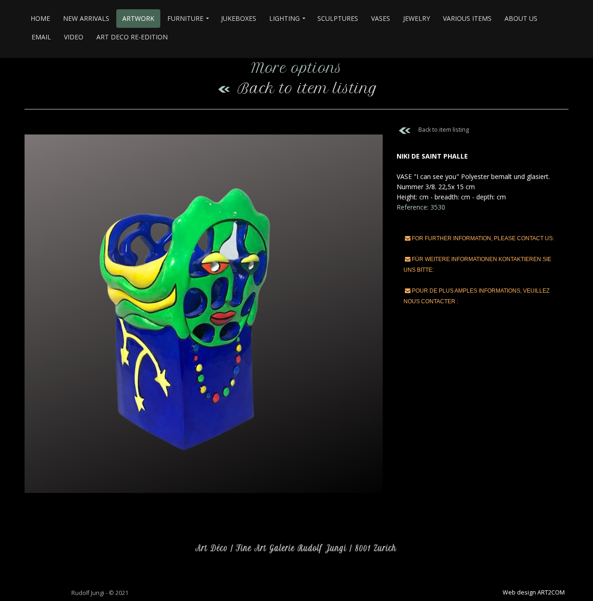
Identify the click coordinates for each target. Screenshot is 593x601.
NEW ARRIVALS (86, 18)
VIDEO (73, 36)
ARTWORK (138, 18)
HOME (40, 18)
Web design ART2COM (534, 592)
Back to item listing (308, 88)
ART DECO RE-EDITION (132, 36)
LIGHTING (284, 18)
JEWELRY (416, 18)
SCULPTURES (337, 18)
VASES (380, 18)
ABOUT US (521, 18)
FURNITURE (185, 18)
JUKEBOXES (238, 18)
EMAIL (41, 36)
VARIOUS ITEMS (467, 18)
